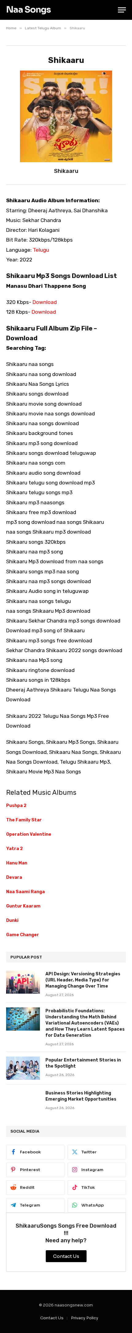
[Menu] (122, 10)
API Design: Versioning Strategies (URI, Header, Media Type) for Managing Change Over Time (82, 980)
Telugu (41, 250)
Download (45, 302)
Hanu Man (16, 863)
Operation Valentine (28, 834)
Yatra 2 (14, 848)
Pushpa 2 (16, 805)
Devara (14, 877)
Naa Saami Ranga (25, 891)
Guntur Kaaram (23, 906)
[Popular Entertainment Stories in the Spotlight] (23, 1068)
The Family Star (24, 820)
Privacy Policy (84, 1317)
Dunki (12, 920)
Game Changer (22, 934)
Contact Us (52, 1317)
